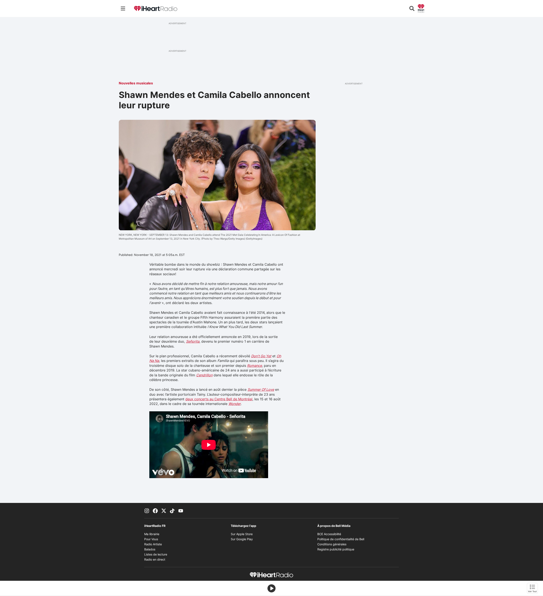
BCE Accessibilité (329, 534)
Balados (149, 549)
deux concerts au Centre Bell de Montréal (218, 399)
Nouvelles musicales (136, 83)
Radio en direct (154, 559)
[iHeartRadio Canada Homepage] (155, 8)
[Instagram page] (146, 510)
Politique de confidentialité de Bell (340, 539)
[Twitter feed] (163, 510)
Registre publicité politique (335, 549)
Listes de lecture (155, 554)
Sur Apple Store (242, 534)
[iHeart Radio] (421, 8)
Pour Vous (151, 539)
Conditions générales (331, 544)
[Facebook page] (155, 510)
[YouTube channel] (180, 510)
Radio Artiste (153, 544)
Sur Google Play (242, 539)
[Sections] (123, 8)
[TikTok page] (172, 510)
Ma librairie (151, 534)
